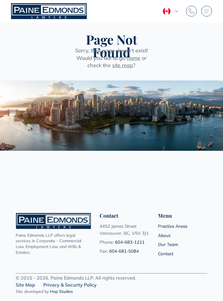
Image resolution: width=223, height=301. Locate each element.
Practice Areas (172, 226)
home (133, 58)
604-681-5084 (124, 251)
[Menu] (206, 11)
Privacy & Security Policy (70, 285)
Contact (165, 253)
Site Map (25, 285)
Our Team (168, 244)
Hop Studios (61, 291)
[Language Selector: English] (170, 11)
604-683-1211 (130, 242)
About (164, 235)
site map (122, 65)
